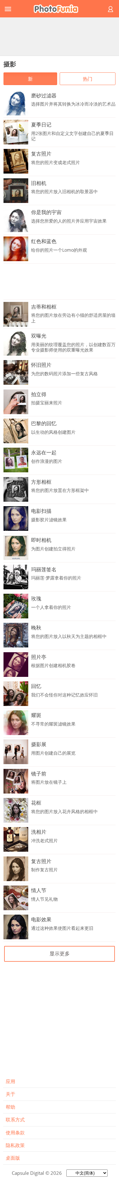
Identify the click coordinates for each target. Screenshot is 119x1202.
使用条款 (15, 1132)
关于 (10, 1094)
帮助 (10, 1107)
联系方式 (15, 1119)
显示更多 (60, 953)
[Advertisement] (59, 36)
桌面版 (13, 1158)
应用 (10, 1081)
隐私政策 (15, 1145)
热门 (87, 79)
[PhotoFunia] (58, 8)
